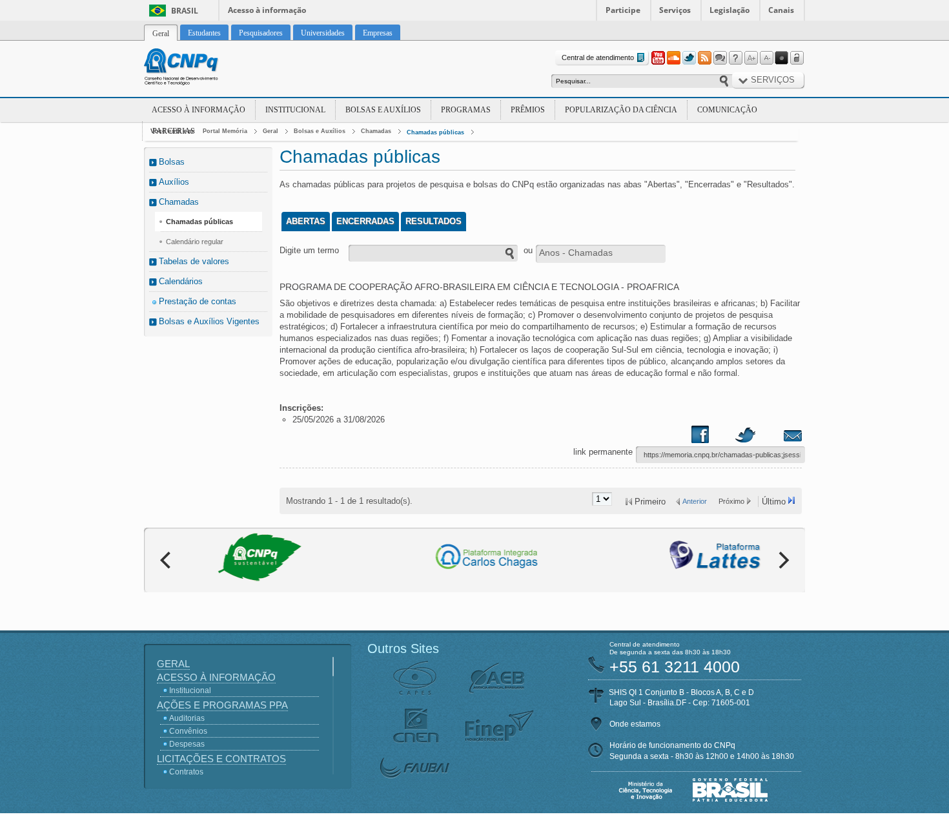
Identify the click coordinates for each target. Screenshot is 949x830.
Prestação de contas (197, 301)
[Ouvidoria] (720, 58)
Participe (623, 10)
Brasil (184, 10)
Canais (781, 10)
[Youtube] (658, 58)
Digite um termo (309, 250)
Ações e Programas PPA (222, 705)
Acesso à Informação (198, 109)
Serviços (675, 10)
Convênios (188, 731)
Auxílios (174, 182)
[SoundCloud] (673, 58)
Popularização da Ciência (621, 109)
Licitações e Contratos (221, 758)
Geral (270, 131)
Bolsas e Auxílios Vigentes (209, 321)
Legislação (729, 10)
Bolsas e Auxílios (383, 109)
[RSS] (704, 58)
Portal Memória (225, 131)
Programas (466, 109)
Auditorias (187, 718)
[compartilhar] (712, 437)
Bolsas (172, 162)
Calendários (181, 281)
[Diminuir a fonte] (766, 58)
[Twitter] (689, 58)
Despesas (187, 744)
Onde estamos (634, 724)
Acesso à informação (267, 10)
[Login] (797, 58)
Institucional (295, 109)
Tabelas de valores (194, 261)
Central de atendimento (598, 57)
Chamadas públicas (435, 132)
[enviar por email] (778, 437)
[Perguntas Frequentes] (735, 58)
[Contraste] (782, 58)
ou (528, 250)
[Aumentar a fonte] (751, 58)
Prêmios (528, 109)
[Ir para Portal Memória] (197, 68)
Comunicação (727, 109)
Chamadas (376, 131)
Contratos (186, 771)
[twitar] (745, 437)
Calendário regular (194, 241)
